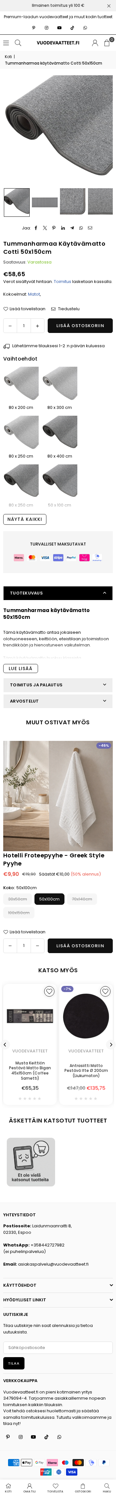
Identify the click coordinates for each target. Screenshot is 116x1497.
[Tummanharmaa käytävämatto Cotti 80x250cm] (21, 482)
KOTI (8, 1491)
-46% (104, 745)
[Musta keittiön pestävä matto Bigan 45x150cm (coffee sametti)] (30, 1016)
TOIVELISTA (55, 1491)
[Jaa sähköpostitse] (90, 228)
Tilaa (14, 1363)
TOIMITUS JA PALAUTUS (36, 685)
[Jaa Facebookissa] (36, 228)
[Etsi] (18, 43)
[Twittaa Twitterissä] (45, 228)
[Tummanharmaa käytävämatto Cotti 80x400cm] (59, 433)
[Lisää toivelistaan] (49, 991)
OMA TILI (29, 1491)
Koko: (20, 888)
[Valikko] (6, 43)
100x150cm (19, 913)
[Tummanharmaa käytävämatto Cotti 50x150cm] (16, 202)
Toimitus (62, 281)
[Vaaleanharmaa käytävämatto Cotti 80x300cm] (59, 384)
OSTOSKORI (83, 1491)
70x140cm (82, 899)
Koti (8, 56)
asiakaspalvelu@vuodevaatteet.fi (53, 1264)
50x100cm (49, 899)
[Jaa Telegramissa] (72, 228)
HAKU (107, 1491)
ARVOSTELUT (24, 701)
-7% (67, 988)
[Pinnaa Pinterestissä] (54, 228)
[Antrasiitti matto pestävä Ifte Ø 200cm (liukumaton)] (86, 1016)
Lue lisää (21, 668)
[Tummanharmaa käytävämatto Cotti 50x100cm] (59, 482)
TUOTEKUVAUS (26, 593)
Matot (34, 294)
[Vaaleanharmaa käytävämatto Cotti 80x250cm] (21, 433)
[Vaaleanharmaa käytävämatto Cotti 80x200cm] (21, 384)
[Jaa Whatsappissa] (81, 228)
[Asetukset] (95, 43)
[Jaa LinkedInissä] (63, 228)
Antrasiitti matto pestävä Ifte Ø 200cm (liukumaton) (86, 1070)
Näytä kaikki (24, 519)
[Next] (111, 1044)
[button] (107, 43)
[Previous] (5, 1044)
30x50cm (17, 899)
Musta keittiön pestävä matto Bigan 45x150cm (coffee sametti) (30, 1070)
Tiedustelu (68, 309)
